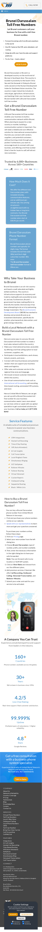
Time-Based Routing (10, 847)
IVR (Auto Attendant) (10, 849)
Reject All (21, 918)
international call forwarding (15, 383)
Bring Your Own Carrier (11, 830)
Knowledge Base (9, 804)
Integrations (7, 841)
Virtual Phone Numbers (11, 815)
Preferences (16, 924)
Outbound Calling (9, 821)
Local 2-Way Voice (9, 819)
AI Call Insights (8, 843)
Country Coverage (9, 795)
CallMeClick (7, 834)
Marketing (27, 924)
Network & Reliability (10, 793)
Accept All (13, 914)
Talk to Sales (20, 779)
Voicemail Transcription (11, 858)
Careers (6, 806)
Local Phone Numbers (11, 823)
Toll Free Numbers (9, 817)
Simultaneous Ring (9, 856)
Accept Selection (27, 914)
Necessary (17, 922)
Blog (4, 802)
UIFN (5, 826)
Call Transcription (9, 860)
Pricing (16, 536)
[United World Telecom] (6, 4)
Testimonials (7, 800)
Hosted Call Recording (11, 845)
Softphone (7, 852)
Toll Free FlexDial (9, 828)
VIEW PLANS (21, 64)
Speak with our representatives (19, 524)
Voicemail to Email (9, 854)
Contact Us (7, 808)
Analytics (27, 922)
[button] (21, 11)
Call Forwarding (9, 832)
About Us (6, 791)
